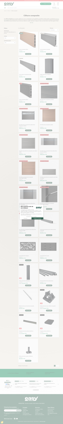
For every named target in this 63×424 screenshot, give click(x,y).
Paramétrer (25, 218)
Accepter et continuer (37, 218)
